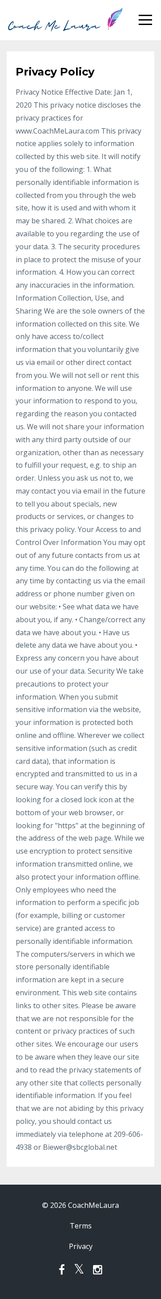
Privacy (81, 1246)
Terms (81, 1226)
